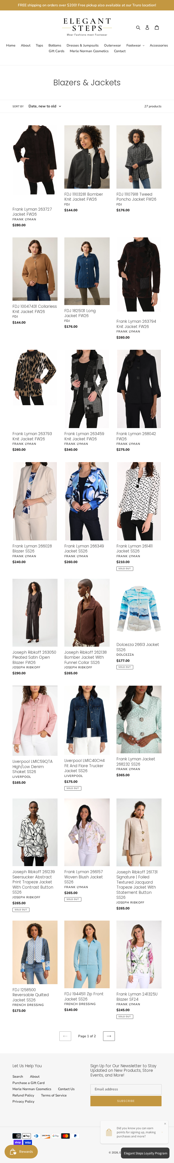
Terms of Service (54, 1095)
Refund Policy (23, 1095)
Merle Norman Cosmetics (31, 1089)
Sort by (18, 106)
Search (17, 1076)
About (34, 1076)
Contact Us (66, 1089)
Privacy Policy (23, 1101)
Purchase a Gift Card (28, 1083)
